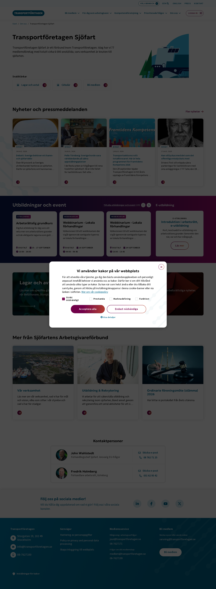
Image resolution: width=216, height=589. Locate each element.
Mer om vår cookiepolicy (94, 292)
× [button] (159, 265)
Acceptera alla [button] (88, 309)
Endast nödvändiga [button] (126, 309)
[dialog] (108, 294)
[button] (108, 317)
